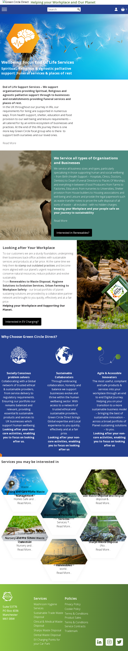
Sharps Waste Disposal (47, 630)
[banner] (16, 2)
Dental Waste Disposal (47, 635)
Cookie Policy (72, 609)
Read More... (24, 503)
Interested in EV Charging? (22, 321)
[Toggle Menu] (4, 9)
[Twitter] (119, 642)
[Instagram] (109, 642)
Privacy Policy (72, 604)
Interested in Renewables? (72, 233)
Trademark (71, 631)
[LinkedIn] (99, 642)
